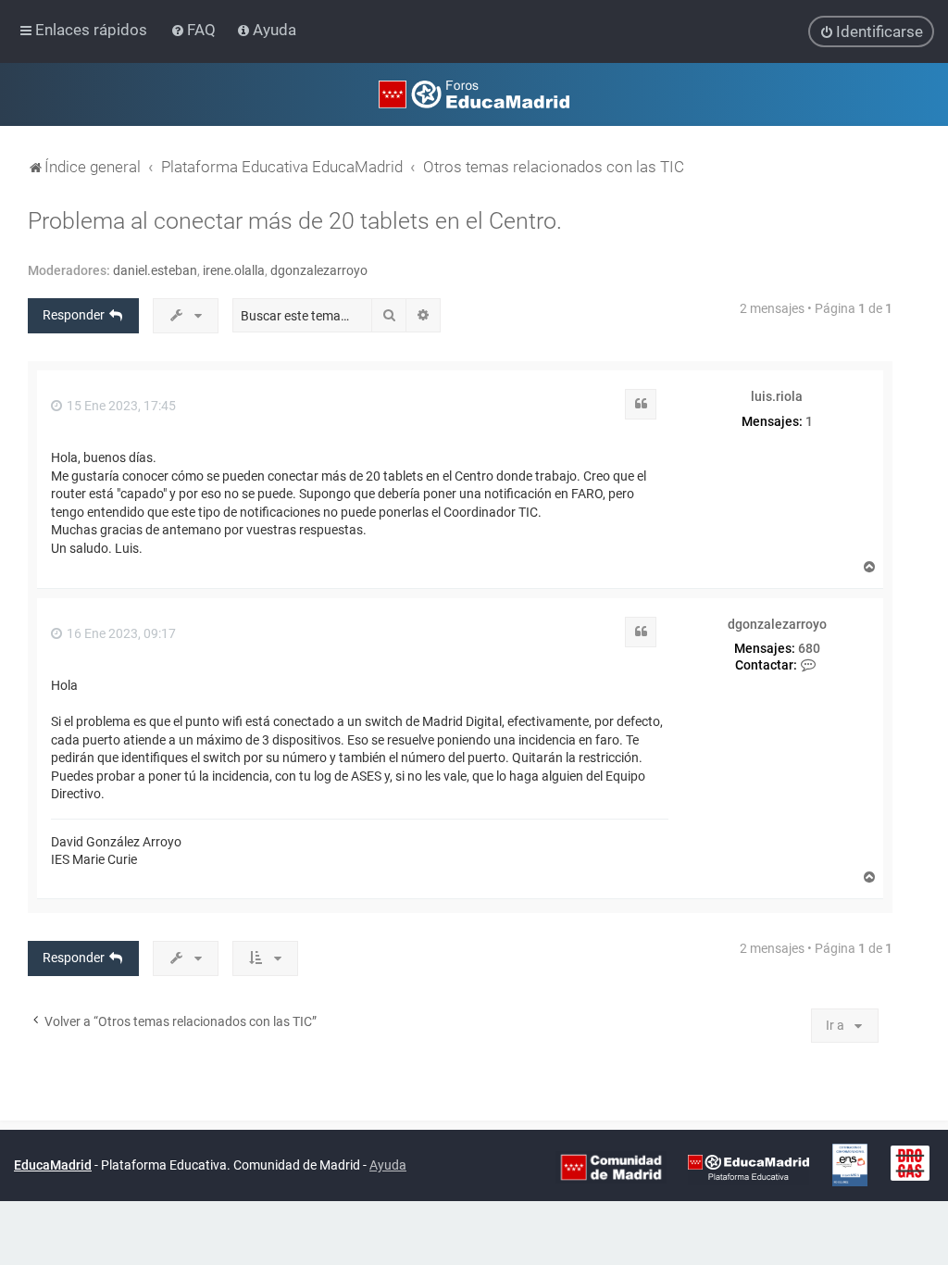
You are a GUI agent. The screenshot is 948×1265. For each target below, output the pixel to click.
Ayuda (387, 1165)
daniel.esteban (155, 270)
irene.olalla (234, 270)
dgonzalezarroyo (319, 270)
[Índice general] (474, 94)
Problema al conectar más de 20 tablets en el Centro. (295, 220)
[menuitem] (195, 30)
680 (809, 648)
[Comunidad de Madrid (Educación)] (611, 1166)
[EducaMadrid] (748, 1166)
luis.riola (777, 396)
